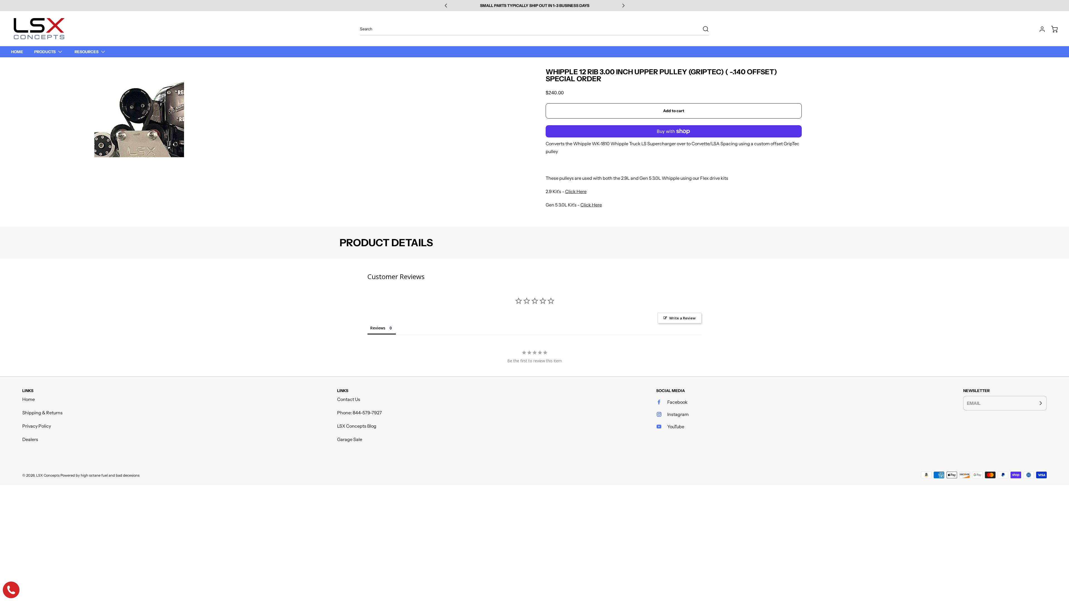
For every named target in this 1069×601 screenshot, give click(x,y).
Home (28, 399)
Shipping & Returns (42, 412)
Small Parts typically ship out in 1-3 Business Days (534, 5)
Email (973, 403)
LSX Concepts (48, 475)
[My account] (1039, 29)
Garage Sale (349, 439)
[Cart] (1052, 29)
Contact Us (348, 399)
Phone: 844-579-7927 (359, 412)
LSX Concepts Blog (356, 426)
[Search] (703, 29)
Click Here (576, 191)
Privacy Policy (36, 426)
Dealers (30, 439)
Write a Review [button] (682, 318)
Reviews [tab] (377, 328)
